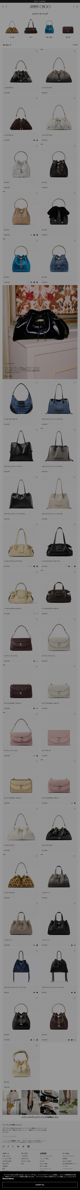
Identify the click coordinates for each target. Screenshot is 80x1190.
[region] (40, 1180)
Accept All (40, 1185)
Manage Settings (8, 1178)
